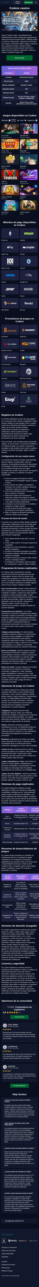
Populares (5, 120)
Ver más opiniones (19, 1085)
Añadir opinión (19, 1017)
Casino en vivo (13, 120)
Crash (21, 120)
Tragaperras (31, 120)
